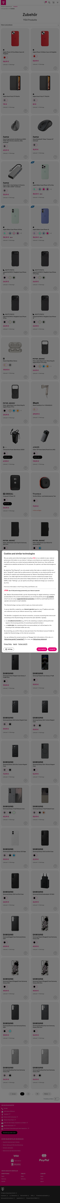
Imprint (15, 644)
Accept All (52, 649)
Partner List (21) (22, 644)
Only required (42, 649)
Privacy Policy (8, 644)
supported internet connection (25, 599)
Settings (10, 649)
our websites (50, 597)
